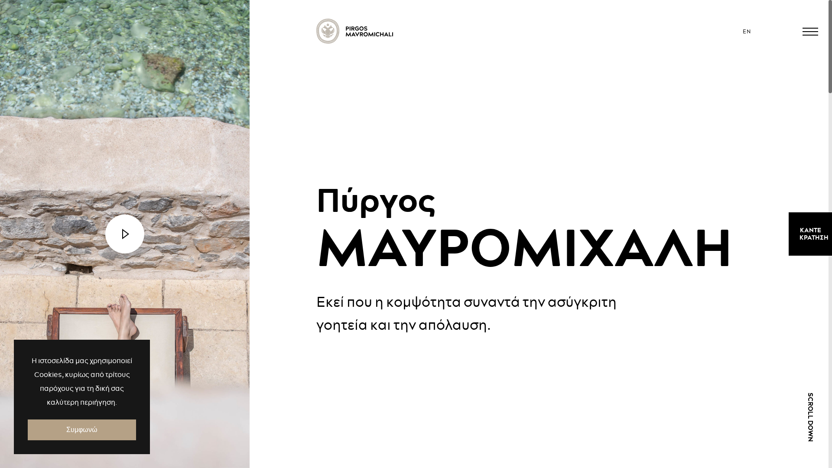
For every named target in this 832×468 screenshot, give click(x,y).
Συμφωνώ (82, 429)
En (747, 32)
